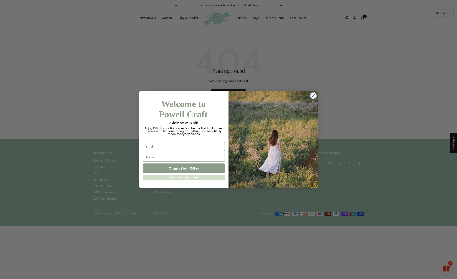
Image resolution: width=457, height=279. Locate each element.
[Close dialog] (313, 96)
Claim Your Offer (184, 168)
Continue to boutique (184, 177)
